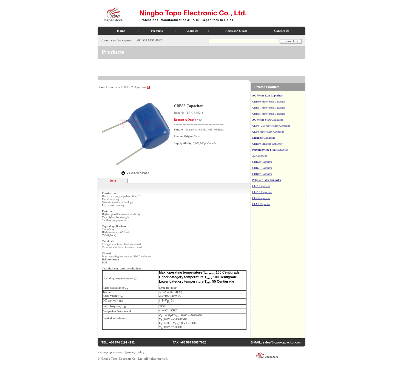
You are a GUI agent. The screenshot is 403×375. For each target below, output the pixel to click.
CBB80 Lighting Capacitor (267, 143)
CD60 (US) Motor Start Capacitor (271, 125)
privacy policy (135, 352)
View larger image (138, 172)
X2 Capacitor (259, 155)
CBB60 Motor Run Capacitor (268, 101)
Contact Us (281, 30)
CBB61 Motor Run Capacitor (268, 107)
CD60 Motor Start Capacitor (268, 131)
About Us (192, 30)
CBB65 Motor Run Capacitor (268, 113)
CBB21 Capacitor (262, 167)
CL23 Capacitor (261, 198)
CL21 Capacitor (261, 186)
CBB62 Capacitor (262, 173)
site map (103, 352)
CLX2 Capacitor (261, 204)
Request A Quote (236, 30)
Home (121, 30)
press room (117, 352)
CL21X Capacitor (262, 192)
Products (157, 30)
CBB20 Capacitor (262, 161)
